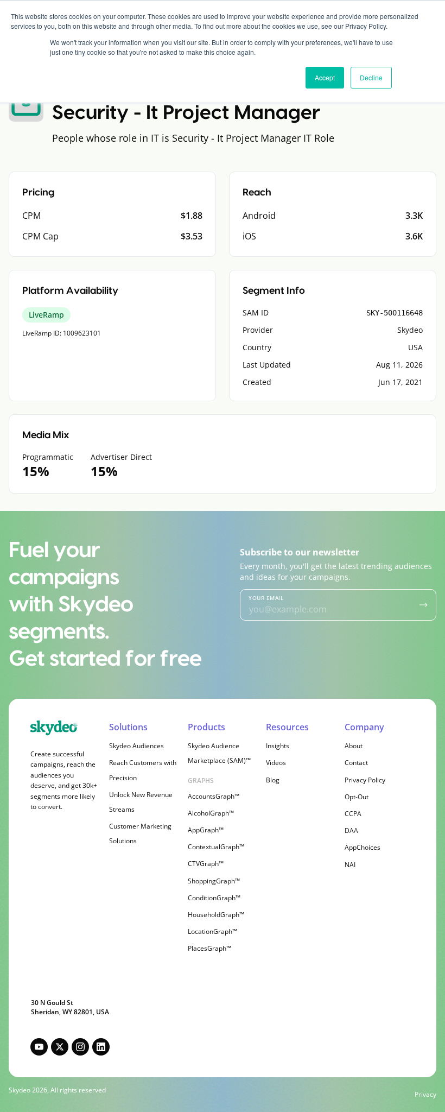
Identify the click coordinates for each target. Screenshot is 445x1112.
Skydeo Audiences (136, 745)
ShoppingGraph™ (214, 881)
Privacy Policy (365, 780)
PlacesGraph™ (209, 948)
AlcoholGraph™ (211, 813)
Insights (277, 745)
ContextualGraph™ (216, 846)
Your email (266, 598)
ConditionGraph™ (214, 897)
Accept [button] (325, 77)
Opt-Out (356, 796)
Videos (276, 762)
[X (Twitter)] (59, 1047)
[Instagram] (80, 1047)
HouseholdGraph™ (216, 914)
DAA (351, 830)
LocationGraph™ (212, 931)
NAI (350, 864)
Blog (272, 780)
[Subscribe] (423, 605)
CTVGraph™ (206, 863)
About (354, 745)
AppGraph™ (206, 830)
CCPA (353, 813)
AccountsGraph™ (213, 796)
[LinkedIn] (101, 1047)
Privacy (425, 1094)
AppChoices (362, 847)
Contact (356, 762)
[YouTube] (39, 1047)
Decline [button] (371, 77)
